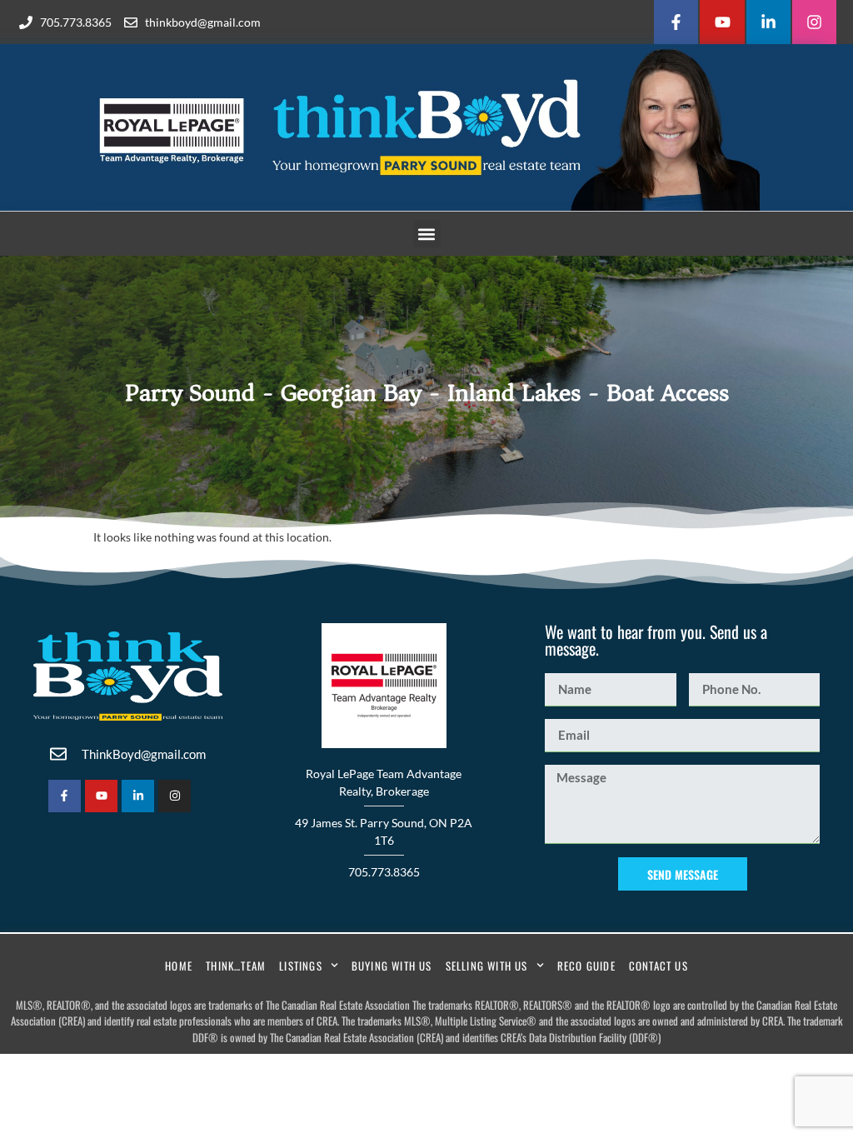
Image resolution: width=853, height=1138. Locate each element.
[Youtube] (722, 22)
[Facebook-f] (676, 22)
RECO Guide (586, 965)
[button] (427, 233)
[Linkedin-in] (768, 22)
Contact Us (658, 965)
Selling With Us (487, 965)
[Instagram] (814, 22)
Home (178, 965)
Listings (300, 965)
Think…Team (236, 965)
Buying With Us (392, 965)
